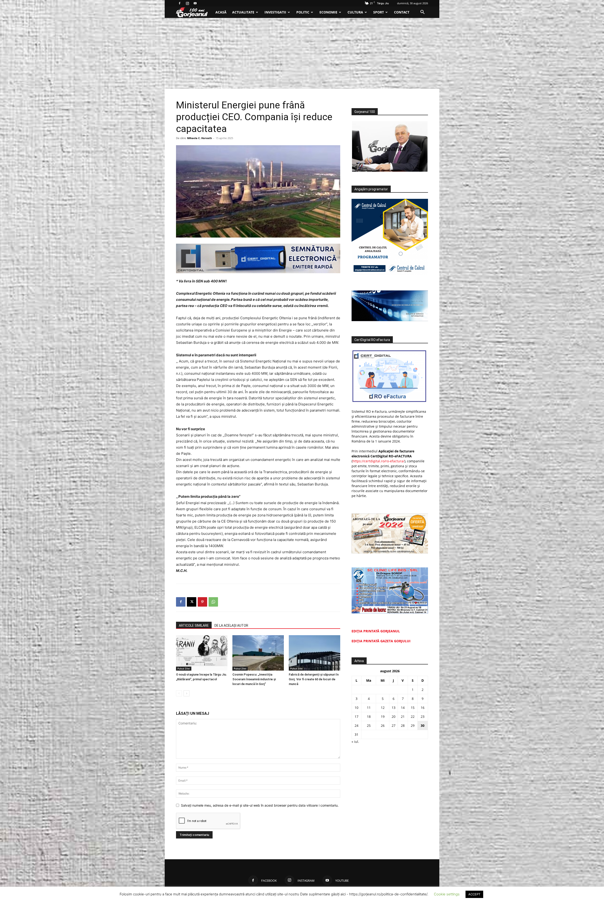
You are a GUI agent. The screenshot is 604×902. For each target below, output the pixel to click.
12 (383, 707)
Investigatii (275, 12)
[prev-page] (179, 693)
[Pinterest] (202, 602)
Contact (401, 12)
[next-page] (186, 693)
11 (369, 707)
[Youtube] (195, 3)
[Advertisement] (302, 53)
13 (393, 707)
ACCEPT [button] (474, 894)
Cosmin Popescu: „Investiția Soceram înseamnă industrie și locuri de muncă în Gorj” (254, 679)
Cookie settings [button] (447, 894)
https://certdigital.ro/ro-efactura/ (378, 461)
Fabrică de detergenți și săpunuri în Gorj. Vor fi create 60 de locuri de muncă (314, 679)
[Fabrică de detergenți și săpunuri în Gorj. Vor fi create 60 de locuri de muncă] (314, 653)
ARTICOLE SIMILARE (194, 625)
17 (356, 716)
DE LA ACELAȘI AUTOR (231, 625)
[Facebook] (179, 3)
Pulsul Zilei (183, 668)
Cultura (355, 12)
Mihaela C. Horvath (199, 138)
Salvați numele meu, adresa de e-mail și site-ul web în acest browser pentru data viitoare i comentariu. (260, 805)
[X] (191, 602)
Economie (328, 12)
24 (356, 725)
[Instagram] (187, 3)
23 (422, 716)
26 (383, 725)
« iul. (355, 741)
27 (393, 725)
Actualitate (243, 12)
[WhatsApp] (213, 602)
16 (422, 707)
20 (393, 716)
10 (356, 707)
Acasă (220, 12)
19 (383, 716)
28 (403, 725)
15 (413, 707)
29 (413, 725)
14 (403, 707)
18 (369, 716)
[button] (422, 12)
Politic (302, 12)
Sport (378, 12)
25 (369, 725)
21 (403, 716)
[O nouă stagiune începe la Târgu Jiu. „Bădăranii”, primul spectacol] (201, 653)
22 (413, 716)
